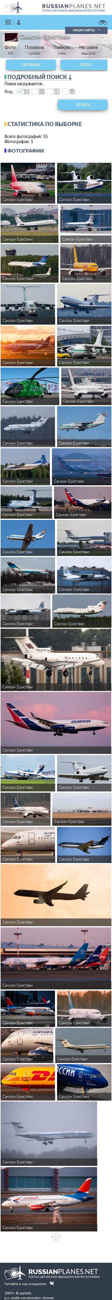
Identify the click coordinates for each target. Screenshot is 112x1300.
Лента (85, 65)
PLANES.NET (74, 6)
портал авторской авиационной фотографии (73, 10)
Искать (83, 105)
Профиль (31, 65)
